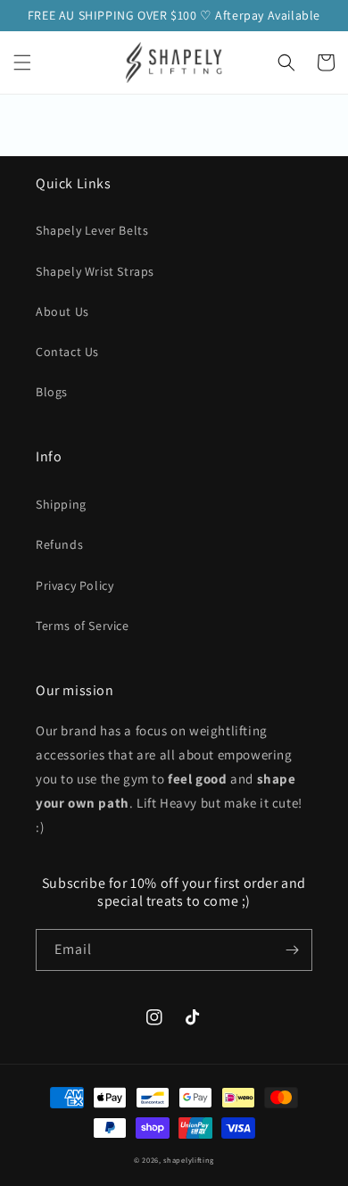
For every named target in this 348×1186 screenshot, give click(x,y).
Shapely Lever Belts (92, 230)
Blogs (52, 392)
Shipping (61, 504)
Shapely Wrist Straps (95, 271)
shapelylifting (188, 1160)
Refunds (59, 544)
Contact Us (67, 352)
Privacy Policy (74, 585)
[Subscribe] (291, 950)
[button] (22, 62)
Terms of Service (82, 626)
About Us (62, 311)
